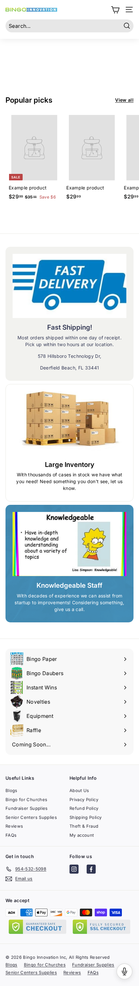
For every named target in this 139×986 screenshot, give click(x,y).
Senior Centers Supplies (31, 817)
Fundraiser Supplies (26, 808)
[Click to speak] (124, 971)
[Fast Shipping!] (69, 286)
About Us (79, 790)
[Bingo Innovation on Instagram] (74, 870)
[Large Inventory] (69, 423)
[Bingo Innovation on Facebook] (91, 870)
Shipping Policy (86, 817)
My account (82, 835)
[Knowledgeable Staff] (69, 544)
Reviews (14, 826)
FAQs (10, 835)
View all (124, 100)
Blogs (11, 790)
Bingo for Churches (26, 799)
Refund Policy (84, 808)
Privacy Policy (84, 799)
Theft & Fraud (84, 826)
